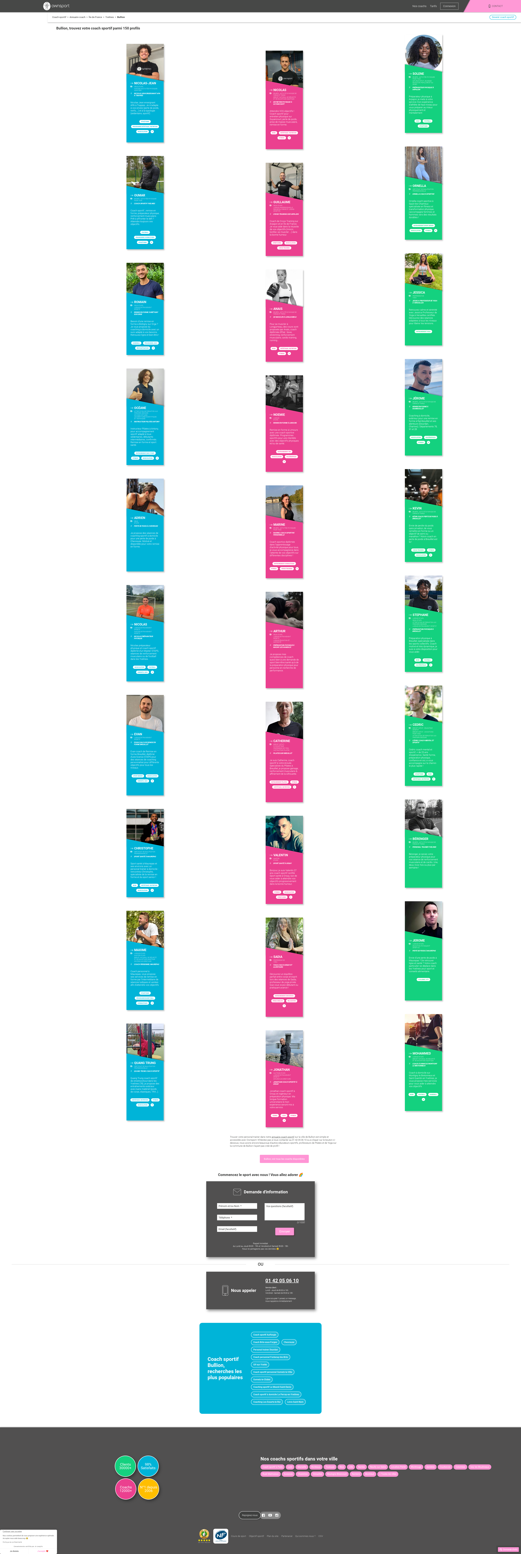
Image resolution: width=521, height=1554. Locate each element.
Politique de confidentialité (12, 1542)
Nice (342, 1467)
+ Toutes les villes (387, 1474)
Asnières (430, 1467)
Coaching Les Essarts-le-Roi (266, 1402)
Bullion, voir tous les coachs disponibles (284, 1159)
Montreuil (369, 1474)
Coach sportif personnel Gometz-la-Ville (272, 1372)
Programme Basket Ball (145, 998)
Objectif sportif (256, 1536)
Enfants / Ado (142, 672)
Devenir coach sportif (503, 17)
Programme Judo (151, 343)
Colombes (460, 1467)
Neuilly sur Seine (378, 1467)
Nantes (361, 1467)
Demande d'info (510, 1549)
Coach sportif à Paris (273, 1467)
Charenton (303, 1474)
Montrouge (416, 1467)
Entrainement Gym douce (284, 996)
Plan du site (272, 1536)
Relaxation (292, 1001)
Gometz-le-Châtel (261, 1379)
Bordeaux (315, 1467)
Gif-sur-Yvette (260, 1364)
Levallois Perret (398, 1467)
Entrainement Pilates (279, 782)
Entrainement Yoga (423, 331)
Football (427, 121)
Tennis (274, 1115)
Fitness (281, 138)
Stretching (277, 243)
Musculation (142, 131)
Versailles (317, 1474)
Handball (136, 343)
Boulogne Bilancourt (337, 1474)
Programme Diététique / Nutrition (145, 126)
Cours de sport (238, 1536)
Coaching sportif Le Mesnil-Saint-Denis (272, 1387)
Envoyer (284, 1231)
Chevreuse (289, 1342)
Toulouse (330, 1467)
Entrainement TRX (284, 451)
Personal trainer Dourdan (265, 1349)
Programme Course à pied (145, 237)
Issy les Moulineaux (479, 1467)
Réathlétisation (142, 348)
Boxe (274, 133)
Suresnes (288, 1474)
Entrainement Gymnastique (284, 563)
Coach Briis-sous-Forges (265, 1342)
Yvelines (109, 17)
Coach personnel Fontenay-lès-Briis (270, 1357)
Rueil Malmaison (271, 1474)
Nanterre (356, 1474)
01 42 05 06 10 (282, 1280)
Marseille (302, 1467)
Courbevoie (445, 1467)
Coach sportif (59, 17)
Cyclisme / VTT (423, 979)
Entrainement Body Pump (145, 453)
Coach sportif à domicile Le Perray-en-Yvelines (276, 1394)
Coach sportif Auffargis (264, 1334)
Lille (351, 1467)
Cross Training (284, 248)
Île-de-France (95, 17)
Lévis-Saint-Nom (295, 1402)
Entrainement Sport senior (423, 225)
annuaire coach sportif (283, 1137)
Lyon (290, 1467)
